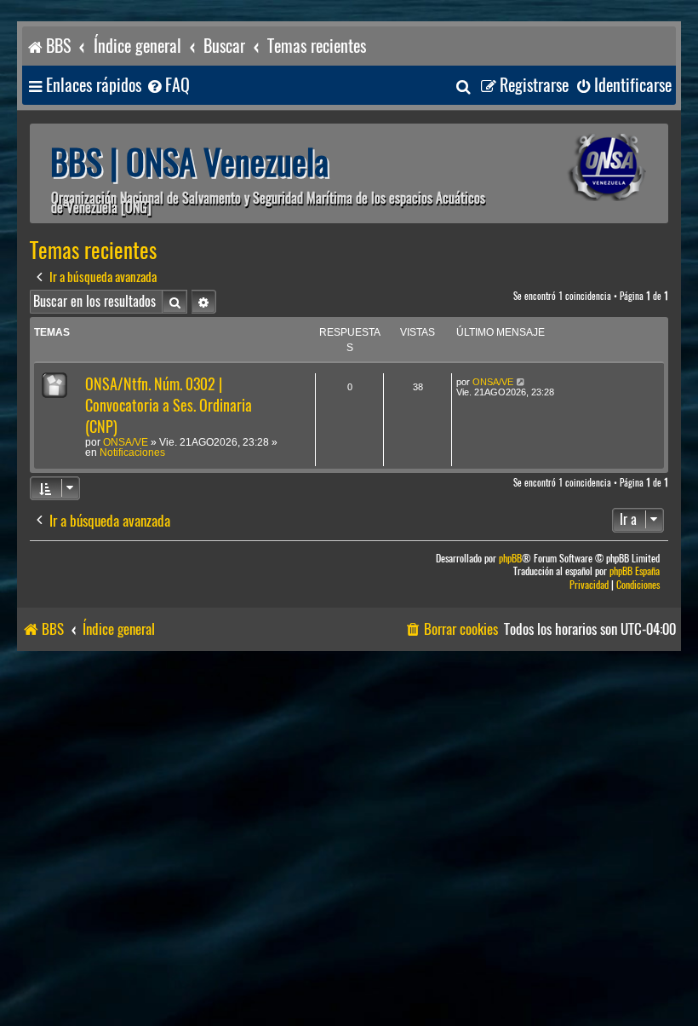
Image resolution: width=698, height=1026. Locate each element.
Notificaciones (132, 452)
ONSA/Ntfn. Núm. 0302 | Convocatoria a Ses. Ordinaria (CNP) (168, 405)
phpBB (510, 558)
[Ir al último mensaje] (521, 382)
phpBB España (634, 571)
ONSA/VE (125, 442)
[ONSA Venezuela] (583, 167)
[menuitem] (168, 85)
